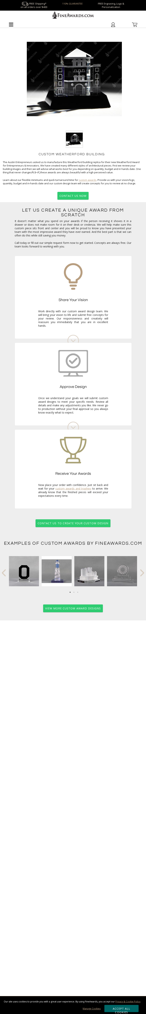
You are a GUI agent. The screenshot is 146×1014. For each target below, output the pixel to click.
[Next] (142, 572)
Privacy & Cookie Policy (127, 1001)
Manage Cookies (92, 1008)
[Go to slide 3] (78, 592)
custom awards (87, 180)
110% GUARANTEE (72, 3)
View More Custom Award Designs (73, 608)
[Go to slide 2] (74, 592)
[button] (11, 24)
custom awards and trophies (73, 488)
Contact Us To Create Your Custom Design (73, 523)
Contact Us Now (73, 196)
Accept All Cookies (121, 1009)
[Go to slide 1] (70, 592)
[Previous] (4, 572)
